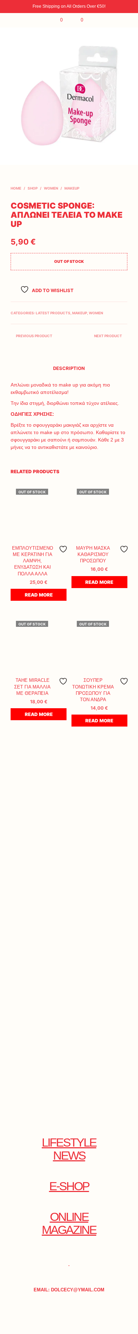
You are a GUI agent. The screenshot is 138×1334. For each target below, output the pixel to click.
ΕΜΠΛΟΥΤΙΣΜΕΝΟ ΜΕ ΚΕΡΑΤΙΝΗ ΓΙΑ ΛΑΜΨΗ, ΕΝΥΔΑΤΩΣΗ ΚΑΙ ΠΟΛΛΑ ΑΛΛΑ (32, 560)
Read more (39, 595)
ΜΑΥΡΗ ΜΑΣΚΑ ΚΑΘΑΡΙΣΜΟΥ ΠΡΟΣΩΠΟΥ (93, 554)
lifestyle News (69, 1149)
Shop (33, 188)
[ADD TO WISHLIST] (63, 549)
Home (16, 188)
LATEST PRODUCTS (53, 313)
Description (69, 368)
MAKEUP (71, 188)
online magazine (69, 1223)
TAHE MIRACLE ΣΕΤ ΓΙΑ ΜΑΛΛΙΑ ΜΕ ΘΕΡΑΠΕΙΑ (32, 687)
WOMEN (51, 188)
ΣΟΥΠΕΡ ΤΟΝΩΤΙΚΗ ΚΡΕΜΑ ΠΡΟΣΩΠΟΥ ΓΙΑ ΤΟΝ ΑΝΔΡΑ (93, 690)
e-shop (69, 1186)
